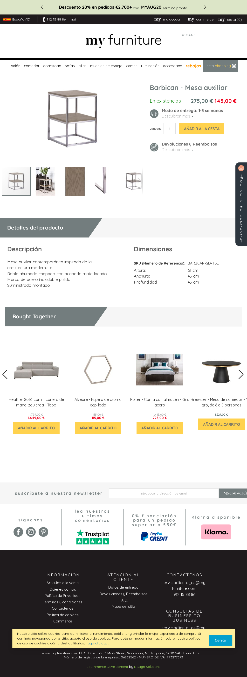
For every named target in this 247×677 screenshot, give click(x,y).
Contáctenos (63, 608)
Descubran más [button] (176, 116)
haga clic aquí (97, 643)
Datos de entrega (123, 587)
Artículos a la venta (63, 582)
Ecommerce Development (107, 666)
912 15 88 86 (56, 19)
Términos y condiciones (62, 602)
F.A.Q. (123, 600)
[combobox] (212, 34)
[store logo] (124, 41)
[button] (46, 181)
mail (73, 19)
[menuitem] (15, 66)
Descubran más (176, 149)
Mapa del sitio (123, 606)
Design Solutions (147, 666)
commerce (204, 19)
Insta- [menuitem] (218, 65)
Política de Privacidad (63, 595)
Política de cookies (63, 615)
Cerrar (220, 640)
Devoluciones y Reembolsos (123, 594)
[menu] (123, 66)
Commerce (62, 621)
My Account (172, 19)
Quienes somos (62, 589)
